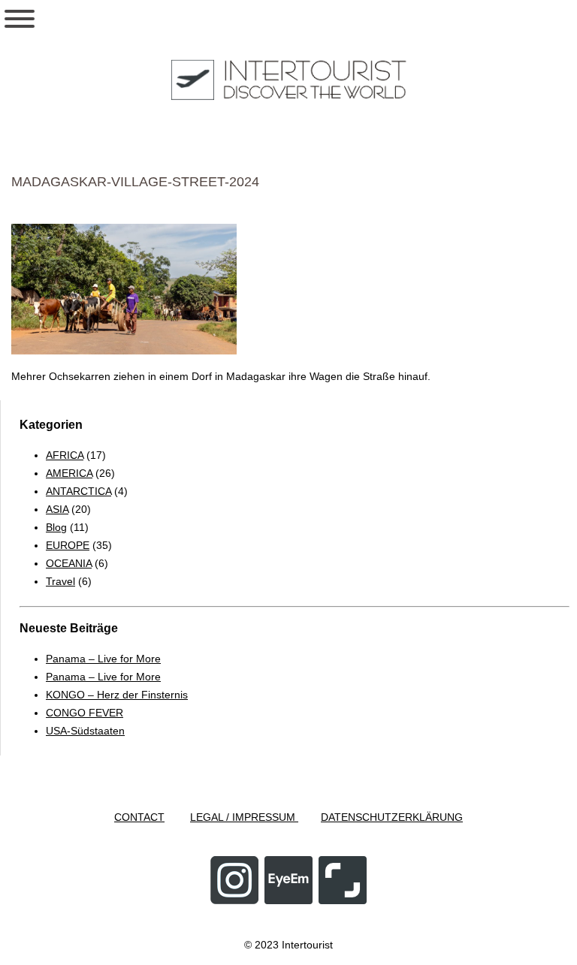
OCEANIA (69, 563)
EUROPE (67, 545)
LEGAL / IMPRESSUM (244, 817)
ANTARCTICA (78, 491)
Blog (56, 527)
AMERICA (69, 473)
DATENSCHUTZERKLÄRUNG (392, 817)
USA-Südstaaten (85, 731)
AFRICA (64, 455)
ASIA (57, 509)
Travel (60, 581)
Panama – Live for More (103, 659)
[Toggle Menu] (20, 19)
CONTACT (139, 817)
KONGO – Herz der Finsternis (117, 695)
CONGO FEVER (84, 713)
